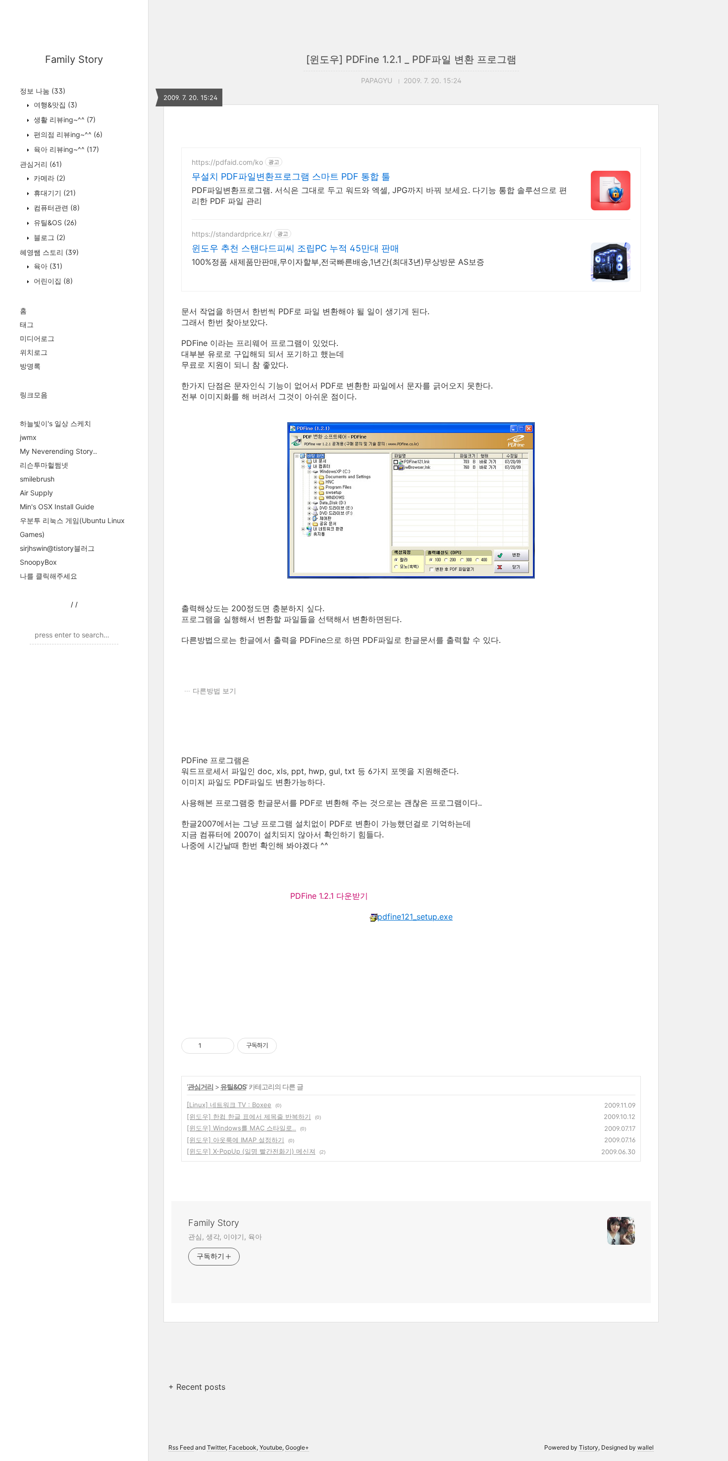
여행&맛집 (54, 104)
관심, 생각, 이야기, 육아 (225, 1236)
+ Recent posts (196, 1387)
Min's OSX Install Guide (57, 506)
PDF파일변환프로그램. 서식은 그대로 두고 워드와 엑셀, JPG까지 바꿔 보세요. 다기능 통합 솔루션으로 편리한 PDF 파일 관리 (379, 195)
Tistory (588, 1447)
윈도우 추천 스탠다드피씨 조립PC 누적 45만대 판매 (295, 248)
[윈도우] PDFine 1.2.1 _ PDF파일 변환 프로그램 (411, 59)
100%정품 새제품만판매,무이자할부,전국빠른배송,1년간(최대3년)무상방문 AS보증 (338, 262)
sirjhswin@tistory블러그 (57, 548)
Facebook (243, 1447)
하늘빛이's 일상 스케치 (55, 423)
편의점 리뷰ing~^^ (67, 134)
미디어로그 (37, 338)
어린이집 (52, 281)
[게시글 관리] (223, 1045)
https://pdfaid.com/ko (227, 162)
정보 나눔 (42, 91)
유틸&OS (54, 222)
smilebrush (37, 479)
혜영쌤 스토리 (49, 252)
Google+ (297, 1447)
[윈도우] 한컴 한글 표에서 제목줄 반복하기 (249, 1116)
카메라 (48, 178)
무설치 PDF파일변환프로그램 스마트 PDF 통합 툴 (291, 176)
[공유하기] (211, 1045)
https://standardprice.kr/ (232, 234)
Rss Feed (181, 1447)
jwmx (28, 437)
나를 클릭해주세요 (48, 576)
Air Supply (36, 492)
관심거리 (41, 164)
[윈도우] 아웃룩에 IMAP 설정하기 (235, 1140)
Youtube (271, 1447)
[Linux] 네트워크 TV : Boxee (229, 1105)
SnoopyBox (38, 562)
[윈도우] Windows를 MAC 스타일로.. (241, 1128)
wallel (645, 1447)
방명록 (30, 366)
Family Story (74, 59)
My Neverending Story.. (58, 451)
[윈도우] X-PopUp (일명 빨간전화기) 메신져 (251, 1151)
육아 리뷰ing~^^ (65, 149)
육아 (47, 266)
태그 (27, 324)
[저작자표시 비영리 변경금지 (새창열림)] (290, 1046)
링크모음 (34, 394)
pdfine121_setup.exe (415, 917)
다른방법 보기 (214, 691)
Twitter (216, 1447)
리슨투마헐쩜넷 (44, 465)
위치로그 (34, 352)
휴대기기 (54, 193)
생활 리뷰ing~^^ (64, 119)
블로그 (48, 237)
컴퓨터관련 (56, 207)
